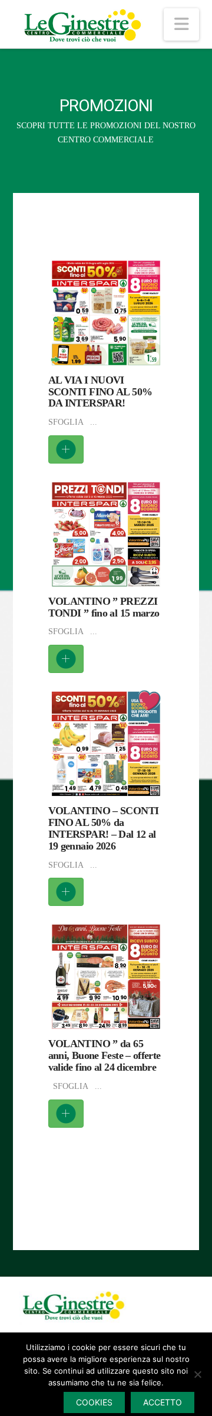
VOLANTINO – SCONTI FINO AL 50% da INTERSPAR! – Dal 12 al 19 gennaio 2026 (103, 828)
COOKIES (94, 1402)
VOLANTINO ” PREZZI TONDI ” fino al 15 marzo (104, 607)
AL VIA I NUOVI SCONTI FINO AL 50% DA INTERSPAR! (100, 391)
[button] (181, 24)
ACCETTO (162, 1402)
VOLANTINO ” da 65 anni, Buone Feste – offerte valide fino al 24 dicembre (104, 1055)
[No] (197, 1374)
